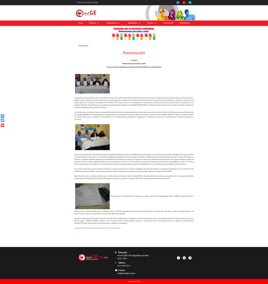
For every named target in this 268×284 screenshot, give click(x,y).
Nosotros (91, 24)
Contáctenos (185, 23)
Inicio (80, 23)
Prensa (148, 24)
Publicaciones (110, 24)
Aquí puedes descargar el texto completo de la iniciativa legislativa (97, 228)
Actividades (131, 24)
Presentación (83, 46)
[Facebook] (2, 116)
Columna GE (168, 23)
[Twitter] (2, 120)
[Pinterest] (2, 125)
